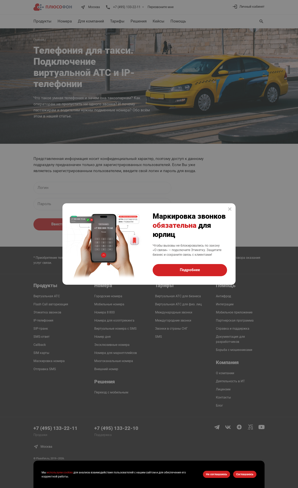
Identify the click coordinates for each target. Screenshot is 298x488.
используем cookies (60, 472)
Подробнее (190, 269)
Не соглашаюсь (216, 474)
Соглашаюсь (244, 474)
